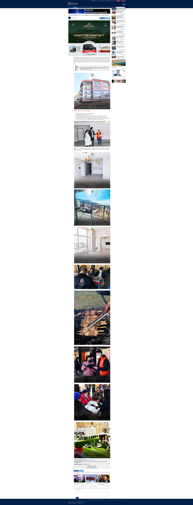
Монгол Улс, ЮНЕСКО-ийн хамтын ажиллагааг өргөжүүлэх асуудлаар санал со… (120, 17)
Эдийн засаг (75, 7)
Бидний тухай (80, 502)
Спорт (94, 7)
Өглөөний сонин (102, 0)
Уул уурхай (82, 7)
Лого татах (84, 502)
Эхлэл (69, 7)
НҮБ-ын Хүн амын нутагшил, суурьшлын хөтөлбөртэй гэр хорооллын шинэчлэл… (120, 37)
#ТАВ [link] (105, 115)
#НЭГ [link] (94, 113)
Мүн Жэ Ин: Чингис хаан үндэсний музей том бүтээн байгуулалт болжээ (120, 42)
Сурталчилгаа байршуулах (71, 502)
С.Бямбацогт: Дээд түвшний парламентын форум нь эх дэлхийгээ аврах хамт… (120, 11)
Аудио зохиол (108, 0)
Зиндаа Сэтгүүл (113, 0)
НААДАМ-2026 (91, 7)
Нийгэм (79, 7)
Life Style (106, 7)
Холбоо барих (76, 502)
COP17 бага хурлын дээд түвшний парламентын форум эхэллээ (120, 21)
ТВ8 (98, 0)
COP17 (99, 7)
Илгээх (77, 497)
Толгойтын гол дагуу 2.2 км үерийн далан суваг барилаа (120, 46)
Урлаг (97, 7)
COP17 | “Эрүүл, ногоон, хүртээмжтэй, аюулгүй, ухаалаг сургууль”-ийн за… (120, 32)
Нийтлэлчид (94, 0)
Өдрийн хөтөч (102, 7)
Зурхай (109, 7)
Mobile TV (118, 0)
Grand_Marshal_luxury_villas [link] (90, 460)
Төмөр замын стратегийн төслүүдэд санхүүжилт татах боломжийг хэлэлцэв (120, 26)
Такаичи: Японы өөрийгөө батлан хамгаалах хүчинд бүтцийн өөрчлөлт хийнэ (120, 57)
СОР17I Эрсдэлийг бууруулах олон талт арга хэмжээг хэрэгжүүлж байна (120, 52)
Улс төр (72, 7)
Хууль (85, 7)
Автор (72, 17)
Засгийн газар (121, 78)
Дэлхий (88, 7)
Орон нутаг (112, 7)
